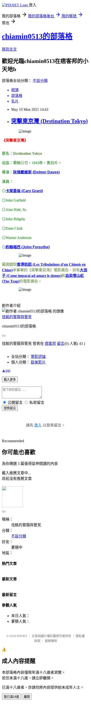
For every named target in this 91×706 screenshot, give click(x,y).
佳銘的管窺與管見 (17, 317)
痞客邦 (50, 344)
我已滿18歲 (11, 697)
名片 (15, 101)
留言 (60, 344)
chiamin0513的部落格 (37, 36)
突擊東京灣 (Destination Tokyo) (49, 121)
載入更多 (10, 379)
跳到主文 (9, 49)
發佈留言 (10, 408)
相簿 (15, 90)
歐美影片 (38, 362)
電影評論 (38, 357)
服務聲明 (51, 641)
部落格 (16, 96)
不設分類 (40, 81)
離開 (27, 697)
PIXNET (22, 636)
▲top (6, 370)
